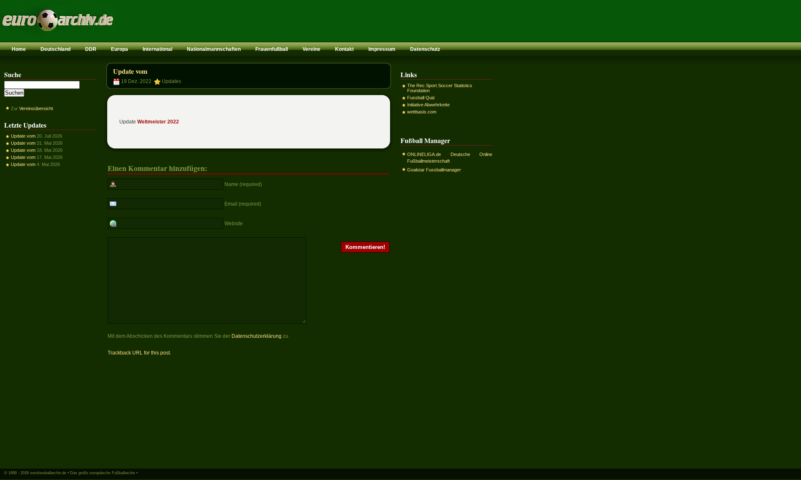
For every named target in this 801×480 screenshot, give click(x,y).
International (157, 49)
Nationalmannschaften (214, 49)
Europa (119, 49)
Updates (171, 81)
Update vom (23, 135)
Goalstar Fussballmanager (434, 169)
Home (19, 49)
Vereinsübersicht (36, 108)
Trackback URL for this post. (139, 352)
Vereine (311, 49)
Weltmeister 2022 (158, 121)
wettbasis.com (421, 111)
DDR (90, 49)
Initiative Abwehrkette (428, 104)
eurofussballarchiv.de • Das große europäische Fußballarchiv (82, 473)
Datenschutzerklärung (257, 336)
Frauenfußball (271, 49)
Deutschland (55, 49)
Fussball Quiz (421, 97)
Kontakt (344, 49)
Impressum (381, 49)
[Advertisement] (50, 317)
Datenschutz (425, 49)
